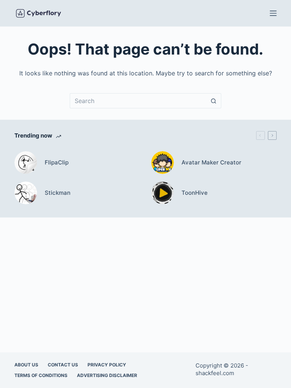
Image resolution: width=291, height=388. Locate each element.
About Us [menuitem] (26, 365)
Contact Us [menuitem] (63, 365)
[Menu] (273, 13)
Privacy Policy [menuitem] (107, 365)
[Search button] (213, 100)
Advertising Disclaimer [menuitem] (107, 375)
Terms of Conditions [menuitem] (40, 375)
